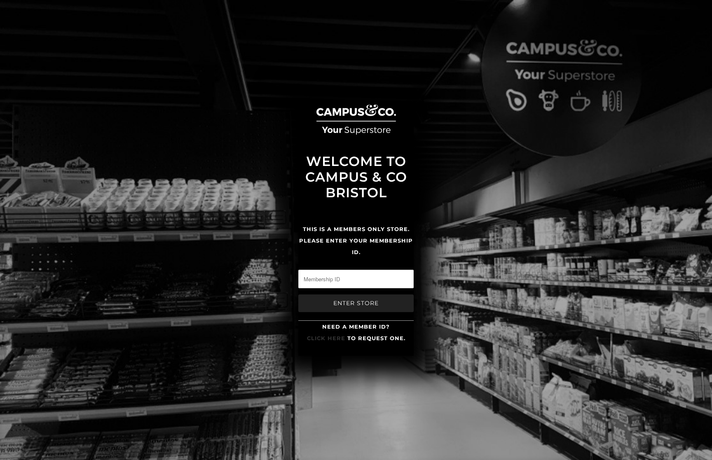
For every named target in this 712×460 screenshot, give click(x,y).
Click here (326, 338)
